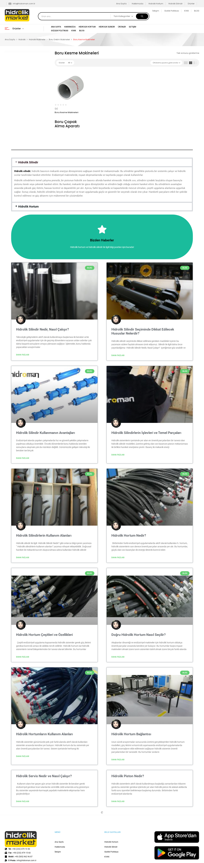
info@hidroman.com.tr (24, 3)
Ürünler (191, 3)
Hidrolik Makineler (37, 39)
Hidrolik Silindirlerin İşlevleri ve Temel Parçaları (146, 433)
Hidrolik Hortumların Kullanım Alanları (44, 734)
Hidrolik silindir (22, 171)
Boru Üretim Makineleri (59, 39)
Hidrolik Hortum (156, 3)
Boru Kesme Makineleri (66, 112)
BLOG (196, 10)
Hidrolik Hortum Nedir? (128, 535)
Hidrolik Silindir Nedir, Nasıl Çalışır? (42, 329)
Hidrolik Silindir (175, 3)
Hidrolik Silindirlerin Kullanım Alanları (44, 535)
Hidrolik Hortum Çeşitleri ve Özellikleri (44, 635)
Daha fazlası (22, 355)
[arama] (142, 16)
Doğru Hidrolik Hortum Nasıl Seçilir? (138, 635)
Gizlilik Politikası (171, 10)
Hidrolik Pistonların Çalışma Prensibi (138, 818)
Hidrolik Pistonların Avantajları (39, 818)
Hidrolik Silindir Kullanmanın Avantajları (45, 433)
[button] (102, 162)
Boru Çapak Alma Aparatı (67, 124)
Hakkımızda (137, 3)
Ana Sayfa (121, 3)
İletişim (155, 10)
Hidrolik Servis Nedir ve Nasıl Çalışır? (44, 776)
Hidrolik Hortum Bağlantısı (131, 734)
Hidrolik (22, 39)
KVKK (186, 10)
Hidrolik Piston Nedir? (127, 776)
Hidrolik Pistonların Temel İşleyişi (41, 860)
